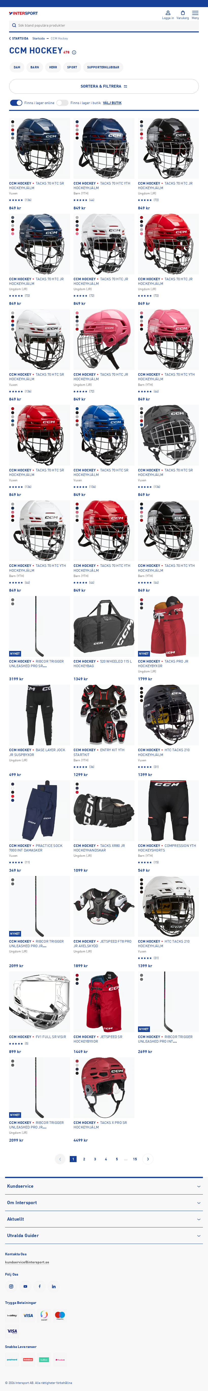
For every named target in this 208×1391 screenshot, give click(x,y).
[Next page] (147, 1159)
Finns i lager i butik (86, 103)
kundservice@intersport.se (27, 1262)
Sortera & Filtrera (101, 86)
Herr (53, 67)
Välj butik (112, 103)
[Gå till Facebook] (40, 1286)
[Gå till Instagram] (12, 1286)
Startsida (20, 38)
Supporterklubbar (103, 67)
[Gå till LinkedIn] (55, 1286)
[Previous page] (60, 1159)
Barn (34, 67)
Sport (72, 67)
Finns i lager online (39, 103)
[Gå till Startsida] (24, 13)
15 (135, 1159)
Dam (17, 67)
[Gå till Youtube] (26, 1286)
